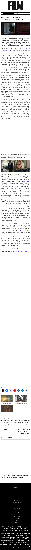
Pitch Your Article (17, 499)
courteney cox (26, 419)
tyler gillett (19, 425)
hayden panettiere (18, 420)
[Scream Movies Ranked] (21, 398)
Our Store (16, 518)
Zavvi (16, 522)
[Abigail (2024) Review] (7, 408)
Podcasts (16, 507)
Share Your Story (16, 502)
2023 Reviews (10, 417)
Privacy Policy (16, 493)
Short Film (17, 508)
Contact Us (17, 500)
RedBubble (17, 520)
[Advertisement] (15, 136)
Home (15, 487)
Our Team (16, 497)
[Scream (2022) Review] (7, 398)
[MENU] (2, 14)
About (16, 489)
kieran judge (27, 422)
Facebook (16, 510)
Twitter (17, 512)
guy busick (10, 420)
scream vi (14, 425)
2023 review (19, 419)
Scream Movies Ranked (21, 403)
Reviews (10, 419)
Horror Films (18, 417)
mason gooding (4, 424)
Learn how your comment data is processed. (14, 476)
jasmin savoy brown (11, 422)
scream (10, 425)
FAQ (16, 491)
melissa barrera (22, 424)
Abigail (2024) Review (6, 413)
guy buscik (3, 420)
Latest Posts (4, 419)
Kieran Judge (20, 19)
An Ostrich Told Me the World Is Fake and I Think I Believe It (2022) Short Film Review (23, 431)
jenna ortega (20, 422)
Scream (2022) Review (6, 403)
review (28, 424)
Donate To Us (16, 516)
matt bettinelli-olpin (14, 424)
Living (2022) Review (5, 429)
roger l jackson (4, 425)
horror (25, 420)
